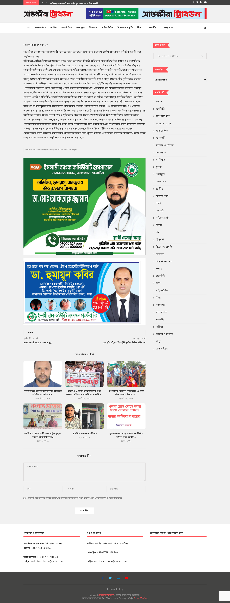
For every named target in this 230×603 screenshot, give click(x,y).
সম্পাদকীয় (161, 312)
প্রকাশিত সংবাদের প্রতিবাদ (84, 433)
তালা (158, 203)
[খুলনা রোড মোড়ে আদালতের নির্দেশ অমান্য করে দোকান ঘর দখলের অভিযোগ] (126, 416)
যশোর (159, 269)
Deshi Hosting (140, 598)
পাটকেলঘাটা (162, 218)
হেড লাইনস (162, 349)
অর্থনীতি (160, 109)
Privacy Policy (115, 589)
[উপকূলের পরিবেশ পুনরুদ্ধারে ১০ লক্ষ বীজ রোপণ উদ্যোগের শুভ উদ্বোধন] (126, 374)
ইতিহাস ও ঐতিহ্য (165, 145)
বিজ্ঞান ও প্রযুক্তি (125, 27)
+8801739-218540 (47, 557)
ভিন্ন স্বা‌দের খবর (164, 261)
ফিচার (159, 225)
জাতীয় (53, 27)
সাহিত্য (159, 327)
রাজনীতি (65, 27)
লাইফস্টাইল (107, 27)
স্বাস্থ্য (158, 341)
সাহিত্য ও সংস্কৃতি (164, 334)
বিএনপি (160, 240)
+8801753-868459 (40, 548)
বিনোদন (93, 27)
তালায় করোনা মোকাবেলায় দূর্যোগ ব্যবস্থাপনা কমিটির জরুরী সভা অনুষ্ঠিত (51, 150)
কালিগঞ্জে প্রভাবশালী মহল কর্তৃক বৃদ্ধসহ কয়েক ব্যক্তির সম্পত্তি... (75, 2)
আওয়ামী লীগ (163, 116)
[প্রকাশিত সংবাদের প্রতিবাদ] (84, 416)
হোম (28, 27)
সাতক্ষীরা (153, 27)
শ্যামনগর (160, 305)
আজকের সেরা (163, 123)
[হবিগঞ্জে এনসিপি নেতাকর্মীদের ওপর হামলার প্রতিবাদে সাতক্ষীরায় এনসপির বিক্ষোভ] (84, 374)
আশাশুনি (160, 138)
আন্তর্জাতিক (40, 27)
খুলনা (159, 167)
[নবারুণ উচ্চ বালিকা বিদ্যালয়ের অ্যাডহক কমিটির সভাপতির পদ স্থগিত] (42, 374)
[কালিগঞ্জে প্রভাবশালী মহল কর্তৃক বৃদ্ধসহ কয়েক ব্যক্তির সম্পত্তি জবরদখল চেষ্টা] (42, 416)
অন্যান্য (167, 27)
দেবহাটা (160, 210)
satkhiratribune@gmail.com (47, 561)
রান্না (158, 283)
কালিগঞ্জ (160, 160)
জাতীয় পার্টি (162, 196)
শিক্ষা (139, 27)
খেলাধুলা (80, 27)
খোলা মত (161, 182)
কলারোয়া (161, 152)
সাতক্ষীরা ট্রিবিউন (105, 595)
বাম (158, 232)
